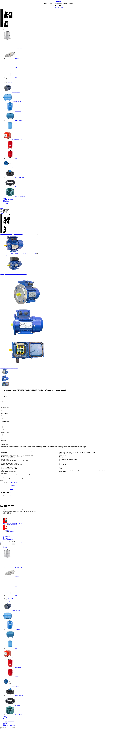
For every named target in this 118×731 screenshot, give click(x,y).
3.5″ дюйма (10, 79)
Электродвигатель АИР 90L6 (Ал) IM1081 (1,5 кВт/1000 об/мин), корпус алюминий (18, 253)
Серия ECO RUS (18, 48)
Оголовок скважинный (19, 177)
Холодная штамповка (9, 202)
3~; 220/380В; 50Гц (14, 485)
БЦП (16, 67)
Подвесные (17, 129)
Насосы (4, 537)
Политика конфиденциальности (7, 542)
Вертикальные (18, 111)
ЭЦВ (16, 77)
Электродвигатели (13, 234)
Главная (1, 234)
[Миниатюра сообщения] (5, 522)
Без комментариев (13, 524)
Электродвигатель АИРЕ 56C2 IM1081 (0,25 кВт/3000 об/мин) (13, 274)
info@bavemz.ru (59, 1)
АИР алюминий (13, 482)
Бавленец (17, 58)
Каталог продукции (6, 234)
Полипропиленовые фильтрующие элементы (12, 523)
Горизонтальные (18, 120)
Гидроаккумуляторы (7, 536)
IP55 (11, 492)
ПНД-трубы (17, 186)
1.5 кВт (11, 489)
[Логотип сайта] (6, 27)
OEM (6, 203)
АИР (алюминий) (20, 234)
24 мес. (11, 495)
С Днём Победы (6, 530)
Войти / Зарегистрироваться (9, 725)
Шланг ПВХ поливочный (20, 196)
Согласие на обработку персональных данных (25, 542)
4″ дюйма (10, 82)
